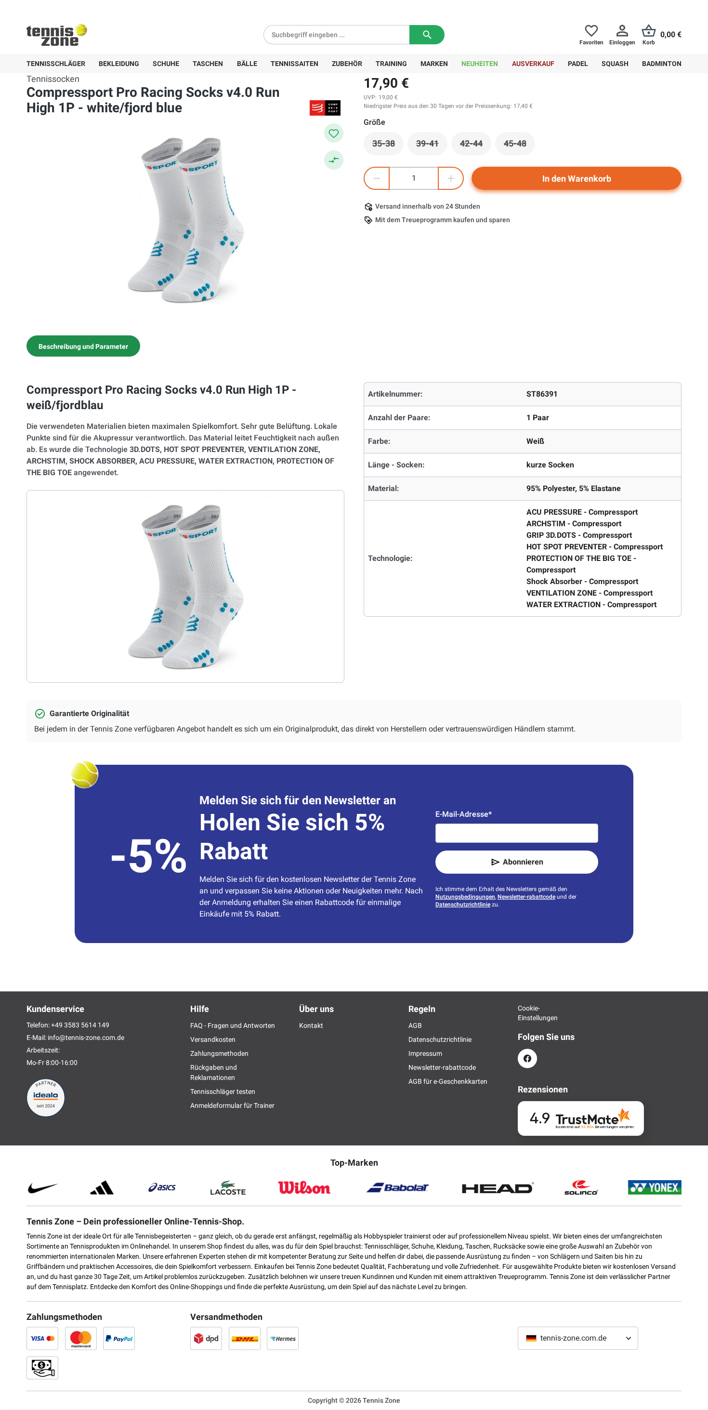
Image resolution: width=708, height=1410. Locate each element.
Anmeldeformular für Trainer (232, 1105)
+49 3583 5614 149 (88, 8)
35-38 (388, 146)
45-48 (519, 146)
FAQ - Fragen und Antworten (232, 1025)
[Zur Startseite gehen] (56, 35)
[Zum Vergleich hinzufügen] (333, 160)
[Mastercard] (81, 1338)
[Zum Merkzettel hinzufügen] (333, 133)
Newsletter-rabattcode (526, 896)
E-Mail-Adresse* (463, 814)
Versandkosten (213, 1039)
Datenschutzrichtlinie (462, 904)
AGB (415, 1025)
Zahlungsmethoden (219, 1053)
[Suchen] (427, 34)
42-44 (475, 146)
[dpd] (206, 1338)
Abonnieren (523, 861)
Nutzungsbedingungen (465, 896)
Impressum (425, 1053)
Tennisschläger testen (222, 1091)
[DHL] (245, 1338)
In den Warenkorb (576, 178)
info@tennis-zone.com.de (86, 1037)
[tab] (83, 346)
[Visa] (42, 1338)
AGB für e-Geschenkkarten (447, 1081)
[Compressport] (325, 108)
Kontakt (311, 1025)
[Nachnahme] (42, 1367)
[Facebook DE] (527, 1058)
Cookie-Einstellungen (527, 1013)
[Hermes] (283, 1338)
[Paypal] (119, 1338)
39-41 (431, 146)
